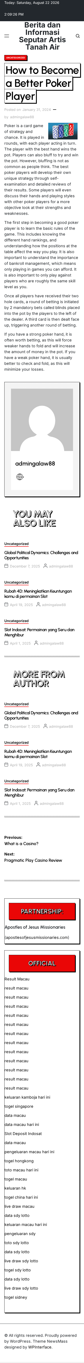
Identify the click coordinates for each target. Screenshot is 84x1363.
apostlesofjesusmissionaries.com (37, 937)
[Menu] (6, 36)
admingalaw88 (22, 117)
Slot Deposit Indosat (23, 1133)
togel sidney (16, 1297)
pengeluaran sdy (20, 1233)
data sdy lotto (17, 1279)
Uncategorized (15, 57)
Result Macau (17, 979)
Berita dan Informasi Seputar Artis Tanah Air (42, 36)
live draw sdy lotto (21, 1288)
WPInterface (39, 1347)
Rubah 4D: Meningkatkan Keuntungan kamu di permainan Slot (38, 594)
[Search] (78, 36)
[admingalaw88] (42, 420)
